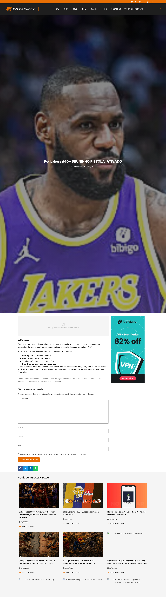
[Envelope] (151, 1)
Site (19, 445)
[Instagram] (139, 1)
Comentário (24, 398)
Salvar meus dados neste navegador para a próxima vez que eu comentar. (53, 454)
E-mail (21, 436)
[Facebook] (131, 1)
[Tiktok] (147, 1)
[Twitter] (135, 1)
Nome (21, 427)
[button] (20, 468)
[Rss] (143, 1)
